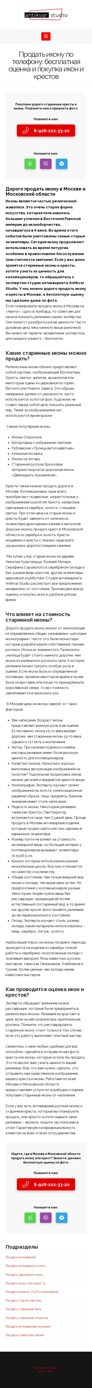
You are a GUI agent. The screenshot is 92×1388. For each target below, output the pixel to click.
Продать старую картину (24, 1300)
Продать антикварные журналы (28, 1326)
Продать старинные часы (23, 1309)
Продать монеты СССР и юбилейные (32, 1292)
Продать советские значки (25, 1335)
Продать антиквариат (21, 1257)
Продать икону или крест (24, 1283)
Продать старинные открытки (27, 1318)
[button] (45, 36)
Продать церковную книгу (24, 1274)
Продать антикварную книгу (26, 1266)
